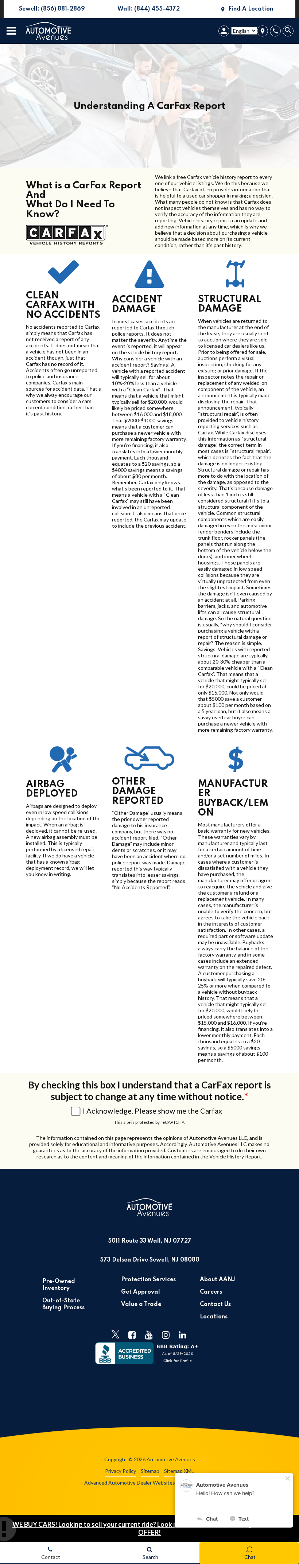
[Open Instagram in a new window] (166, 1335)
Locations (214, 1317)
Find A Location (250, 9)
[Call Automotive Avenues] (275, 31)
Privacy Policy (120, 1471)
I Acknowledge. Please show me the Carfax (152, 1110)
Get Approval (140, 1292)
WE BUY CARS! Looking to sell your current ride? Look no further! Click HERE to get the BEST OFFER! (149, 1528)
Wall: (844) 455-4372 (140, 12)
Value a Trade (141, 1304)
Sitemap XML (179, 1471)
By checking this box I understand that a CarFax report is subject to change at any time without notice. (149, 1090)
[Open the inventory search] (289, 31)
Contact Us (215, 1304)
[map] (262, 31)
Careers (211, 1292)
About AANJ (217, 1280)
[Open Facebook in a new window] (132, 1335)
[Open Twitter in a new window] (115, 1335)
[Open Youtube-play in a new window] (149, 1335)
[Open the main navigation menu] (11, 31)
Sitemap (150, 1471)
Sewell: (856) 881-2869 (44, 12)
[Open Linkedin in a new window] (182, 1335)
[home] (49, 30)
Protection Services (148, 1280)
